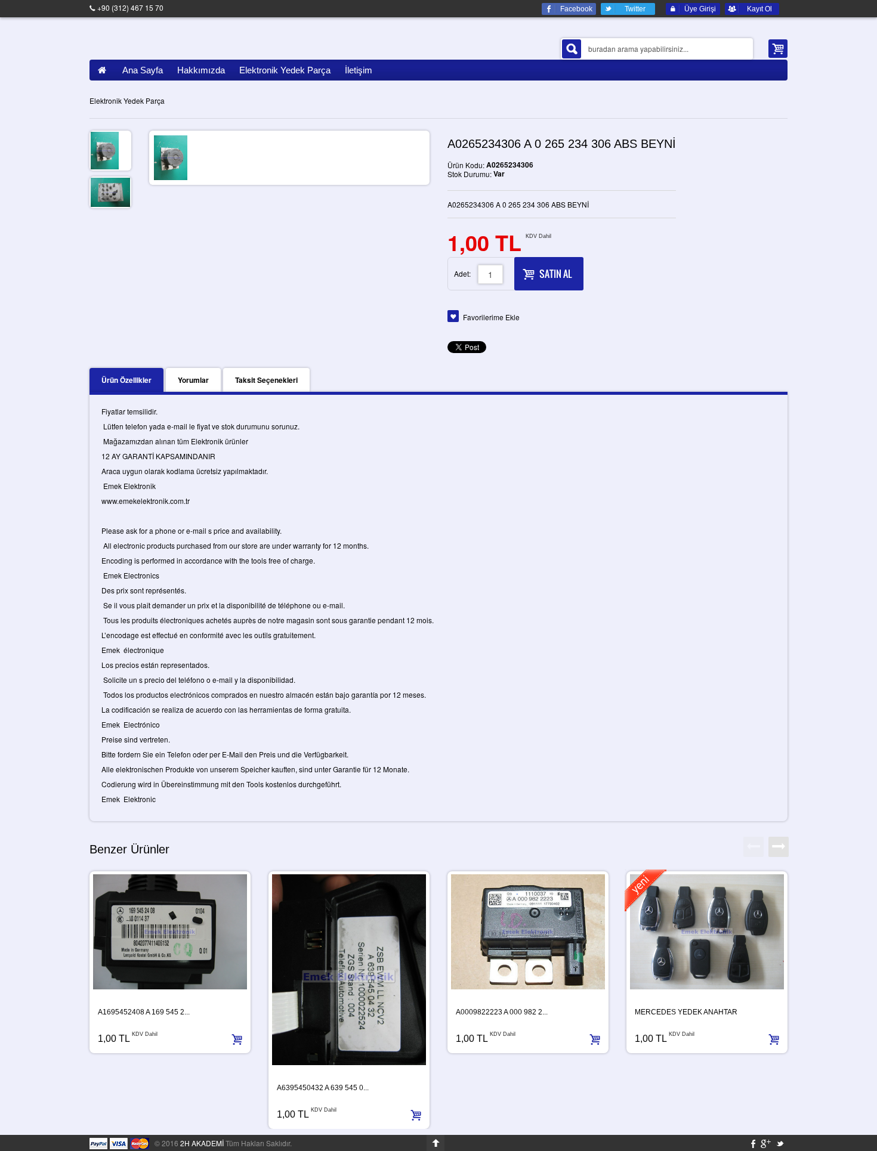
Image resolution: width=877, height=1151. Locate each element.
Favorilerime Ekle (491, 317)
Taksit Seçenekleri (266, 380)
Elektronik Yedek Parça (127, 100)
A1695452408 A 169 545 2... (144, 1012)
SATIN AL (555, 274)
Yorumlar (193, 380)
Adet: (462, 273)
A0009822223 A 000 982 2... (502, 1012)
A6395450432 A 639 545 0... (323, 1088)
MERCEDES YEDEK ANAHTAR (686, 1012)
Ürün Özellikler (126, 380)
